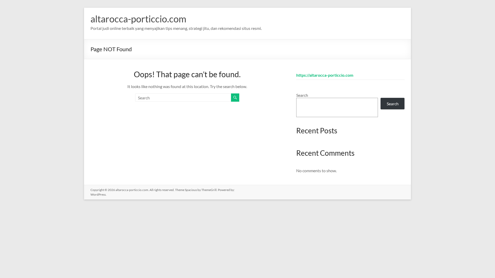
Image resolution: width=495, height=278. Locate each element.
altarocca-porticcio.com (138, 18)
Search (302, 95)
